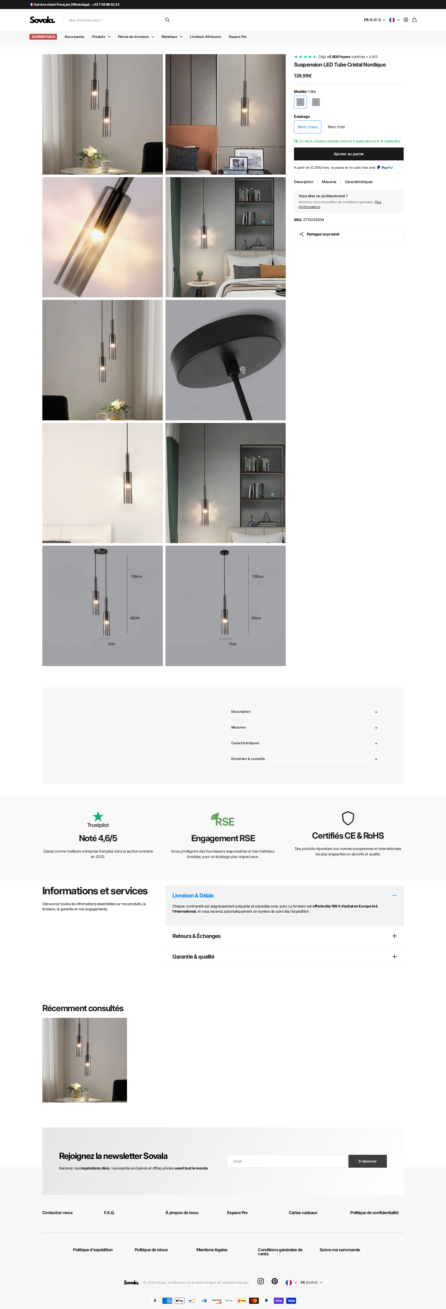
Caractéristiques (359, 181)
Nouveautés (74, 37)
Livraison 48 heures (205, 37)
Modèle (305, 91)
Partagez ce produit (323, 234)
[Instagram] (261, 1281)
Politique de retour (151, 1249)
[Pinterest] (275, 1281)
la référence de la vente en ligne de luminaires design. (208, 1282)
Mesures (329, 181)
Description (303, 181)
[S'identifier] (406, 20)
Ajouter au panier (349, 154)
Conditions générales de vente (280, 1251)
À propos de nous (181, 1212)
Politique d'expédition (93, 1249)
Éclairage (301, 116)
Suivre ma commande (340, 1249)
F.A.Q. (109, 1212)
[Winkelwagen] (414, 20)
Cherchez (167, 20)
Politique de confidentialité (374, 1212)
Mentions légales (212, 1249)
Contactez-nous (57, 1212)
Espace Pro (238, 37)
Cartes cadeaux (303, 1212)
